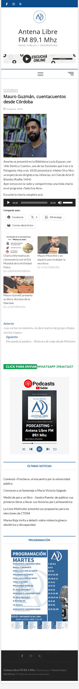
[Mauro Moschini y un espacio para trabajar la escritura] (53, 245)
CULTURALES (10, 89)
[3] (49, 625)
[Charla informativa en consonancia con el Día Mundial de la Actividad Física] (18, 245)
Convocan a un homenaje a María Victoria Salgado (34, 490)
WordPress (9, 674)
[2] (35, 625)
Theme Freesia (58, 670)
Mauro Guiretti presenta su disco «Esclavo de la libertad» (17, 299)
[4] (63, 625)
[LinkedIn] (48, 652)
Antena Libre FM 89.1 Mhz (38, 36)
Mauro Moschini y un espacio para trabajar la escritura (51, 259)
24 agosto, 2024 (14, 109)
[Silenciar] (60, 203)
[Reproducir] (8, 203)
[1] (21, 625)
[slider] (68, 202)
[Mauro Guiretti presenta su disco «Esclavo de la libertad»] (18, 284)
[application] (39, 203)
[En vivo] (56, 652)
